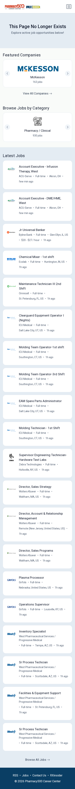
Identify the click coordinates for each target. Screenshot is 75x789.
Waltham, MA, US (29, 496)
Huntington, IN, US (54, 261)
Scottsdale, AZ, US (45, 676)
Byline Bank (25, 234)
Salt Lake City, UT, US (31, 330)
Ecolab (23, 261)
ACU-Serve (25, 176)
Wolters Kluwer (27, 491)
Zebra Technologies (30, 464)
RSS (15, 775)
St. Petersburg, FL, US (31, 298)
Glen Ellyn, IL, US (59, 234)
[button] (67, 127)
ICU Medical (25, 325)
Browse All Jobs (36, 759)
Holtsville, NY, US (28, 469)
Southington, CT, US (30, 357)
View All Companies (36, 93)
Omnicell (24, 293)
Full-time (40, 176)
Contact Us (39, 775)
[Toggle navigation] (68, 6)
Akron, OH (55, 176)
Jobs (25, 775)
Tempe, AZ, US (43, 645)
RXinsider (56, 775)
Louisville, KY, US (53, 609)
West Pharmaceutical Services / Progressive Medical (37, 638)
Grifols (22, 582)
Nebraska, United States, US (35, 587)
